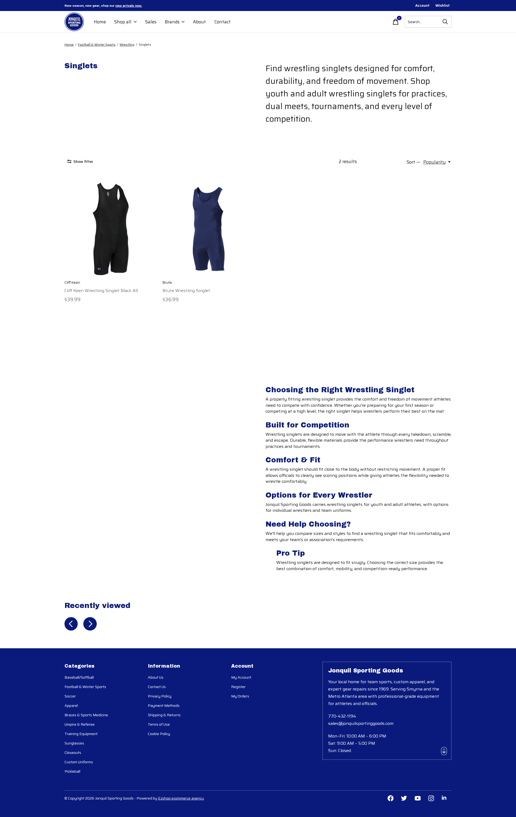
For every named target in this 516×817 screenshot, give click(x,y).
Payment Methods (164, 705)
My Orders (240, 696)
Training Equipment (81, 734)
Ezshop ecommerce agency (181, 798)
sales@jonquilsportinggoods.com (360, 723)
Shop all (122, 21)
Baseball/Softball (79, 677)
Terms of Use (159, 724)
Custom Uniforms (78, 762)
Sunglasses (74, 743)
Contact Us (157, 687)
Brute (167, 282)
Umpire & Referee (79, 724)
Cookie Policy (159, 734)
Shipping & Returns (164, 715)
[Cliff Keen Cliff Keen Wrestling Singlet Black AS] (110, 229)
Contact (222, 21)
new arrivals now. (128, 5)
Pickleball (72, 771)
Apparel (71, 705)
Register (238, 687)
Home (100, 21)
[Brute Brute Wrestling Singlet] (209, 229)
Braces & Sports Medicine (86, 715)
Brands (172, 21)
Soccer (70, 696)
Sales (150, 21)
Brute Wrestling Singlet (186, 290)
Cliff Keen (72, 282)
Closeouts (72, 752)
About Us (155, 677)
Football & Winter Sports (85, 687)
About (199, 21)
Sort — (413, 162)
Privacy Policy (159, 696)
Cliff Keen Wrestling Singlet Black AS (101, 290)
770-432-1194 (342, 716)
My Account (241, 677)
